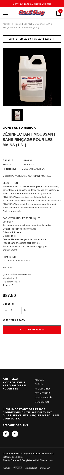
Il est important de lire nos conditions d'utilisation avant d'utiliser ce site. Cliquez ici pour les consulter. (31, 413)
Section (7, 164)
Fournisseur (9, 169)
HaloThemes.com (44, 460)
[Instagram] (15, 434)
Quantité (8, 160)
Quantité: (8, 304)
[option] (32, 77)
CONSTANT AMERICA (19, 128)
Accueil (6, 24)
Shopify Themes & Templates (17, 460)
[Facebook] (6, 434)
